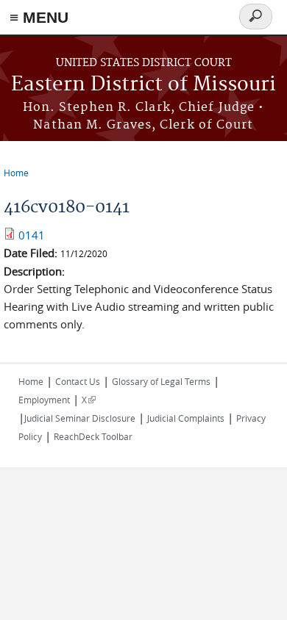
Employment (44, 399)
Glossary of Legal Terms (161, 381)
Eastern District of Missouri (143, 85)
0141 (31, 235)
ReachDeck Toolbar (93, 436)
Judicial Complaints (185, 418)
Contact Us (77, 381)
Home (16, 173)
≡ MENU (39, 17)
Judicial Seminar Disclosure (79, 418)
